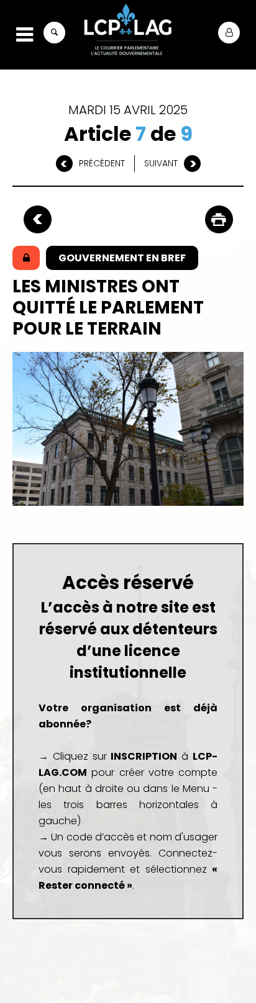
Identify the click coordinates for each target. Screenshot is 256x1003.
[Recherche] (54, 32)
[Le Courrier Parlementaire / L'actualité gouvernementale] (128, 31)
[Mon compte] (229, 32)
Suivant (161, 163)
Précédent (102, 163)
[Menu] (24, 35)
